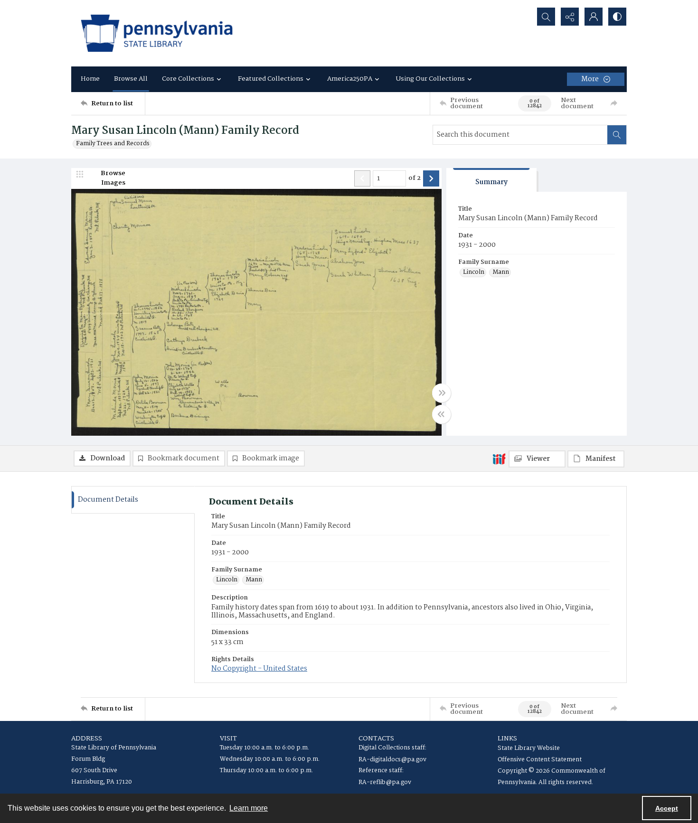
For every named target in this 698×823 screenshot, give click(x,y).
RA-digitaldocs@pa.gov (392, 760)
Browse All (131, 79)
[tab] (491, 180)
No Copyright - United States (259, 668)
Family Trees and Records (113, 144)
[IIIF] (499, 458)
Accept (666, 808)
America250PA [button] (349, 79)
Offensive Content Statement (540, 760)
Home (90, 79)
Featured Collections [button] (270, 79)
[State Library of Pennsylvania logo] (157, 33)
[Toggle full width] (441, 392)
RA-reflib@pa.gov (384, 782)
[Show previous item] (362, 178)
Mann (500, 272)
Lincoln (473, 272)
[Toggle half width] (441, 414)
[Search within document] (616, 134)
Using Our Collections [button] (430, 79)
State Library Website (529, 748)
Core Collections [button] (188, 79)
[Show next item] (431, 178)
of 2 (414, 178)
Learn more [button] (248, 808)
